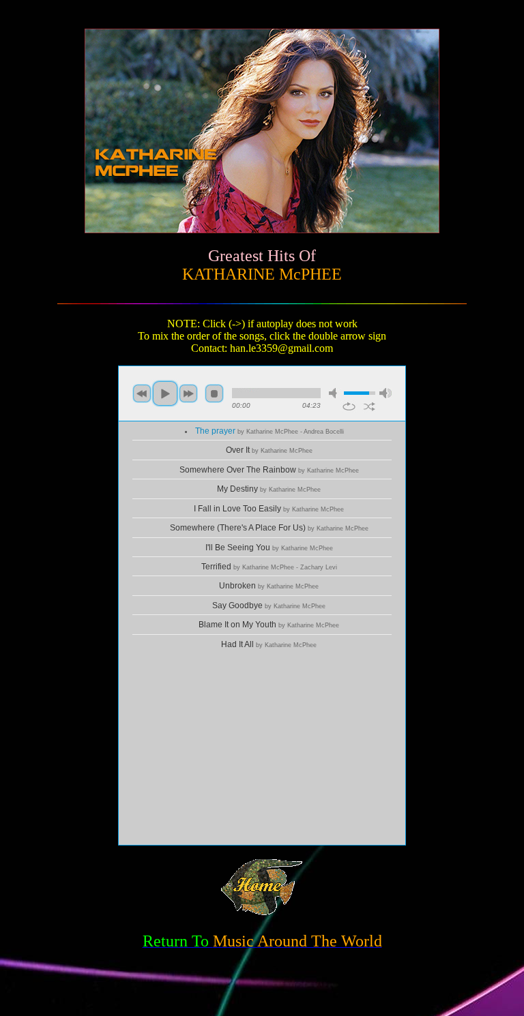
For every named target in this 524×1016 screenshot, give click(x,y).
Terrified (269, 567)
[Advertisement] (262, 749)
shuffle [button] (369, 406)
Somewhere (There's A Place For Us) (269, 528)
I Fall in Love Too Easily (269, 509)
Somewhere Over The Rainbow (269, 470)
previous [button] (141, 393)
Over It (269, 450)
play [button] (165, 393)
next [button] (188, 393)
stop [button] (214, 393)
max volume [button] (385, 393)
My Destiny (269, 489)
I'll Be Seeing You (269, 547)
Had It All (269, 644)
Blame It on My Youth (269, 625)
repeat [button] (349, 406)
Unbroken (269, 586)
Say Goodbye (268, 605)
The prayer (269, 431)
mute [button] (335, 393)
